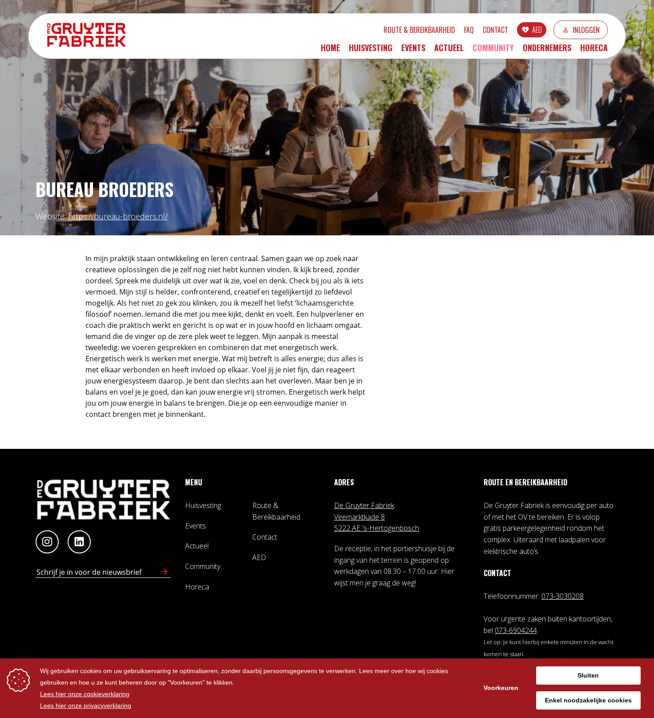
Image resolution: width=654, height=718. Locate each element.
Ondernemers (547, 48)
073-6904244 (516, 630)
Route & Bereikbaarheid (419, 29)
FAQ (469, 29)
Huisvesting (370, 48)
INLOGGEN (586, 29)
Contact (495, 29)
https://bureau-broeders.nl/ (118, 216)
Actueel (449, 48)
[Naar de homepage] (90, 36)
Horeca (594, 48)
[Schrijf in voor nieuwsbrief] (164, 572)
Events (413, 48)
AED (537, 29)
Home (330, 48)
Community (493, 48)
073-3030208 (562, 596)
